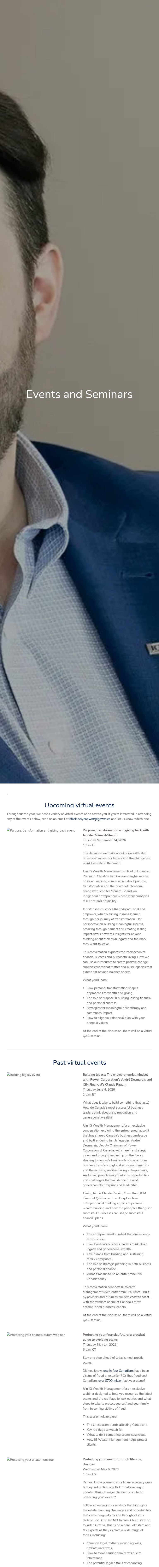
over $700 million (110, 1381)
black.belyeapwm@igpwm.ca (89, 819)
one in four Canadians (118, 1371)
